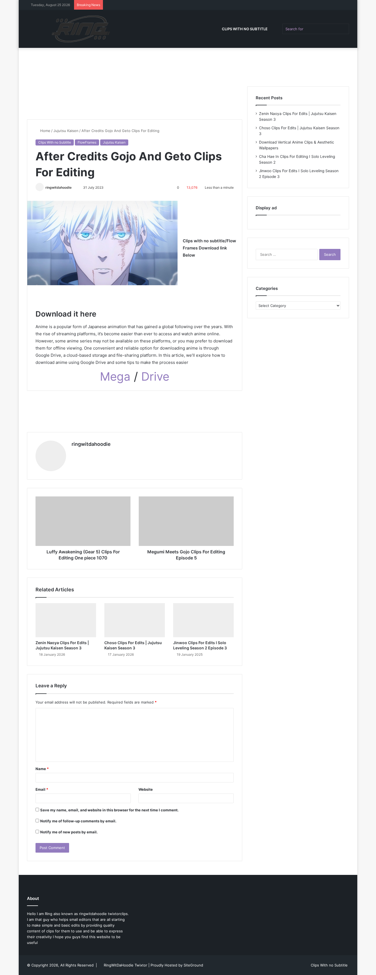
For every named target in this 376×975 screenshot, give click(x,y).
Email (42, 789)
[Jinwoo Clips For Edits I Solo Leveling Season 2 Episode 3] (203, 620)
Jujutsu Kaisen (65, 130)
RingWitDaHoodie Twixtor (126, 965)
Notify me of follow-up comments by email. (78, 821)
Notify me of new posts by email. (69, 832)
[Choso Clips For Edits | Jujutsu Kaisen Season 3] (134, 620)
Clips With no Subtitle (245, 29)
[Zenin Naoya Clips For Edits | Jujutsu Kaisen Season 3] (66, 620)
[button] (135, 314)
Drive (155, 376)
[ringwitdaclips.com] (82, 28)
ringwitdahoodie (58, 187)
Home (44, 130)
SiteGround (193, 965)
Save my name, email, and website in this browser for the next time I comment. (109, 810)
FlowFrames (87, 142)
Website (145, 789)
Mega (117, 376)
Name (42, 769)
